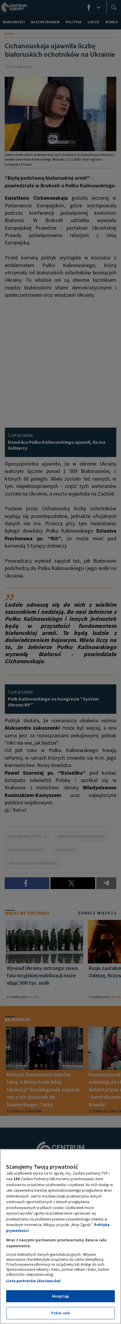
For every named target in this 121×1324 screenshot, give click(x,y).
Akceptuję (60, 1296)
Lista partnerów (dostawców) (33, 1280)
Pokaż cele (60, 1312)
